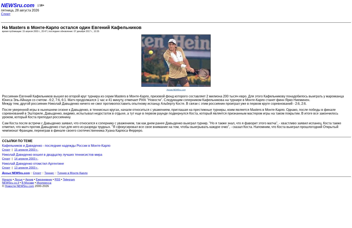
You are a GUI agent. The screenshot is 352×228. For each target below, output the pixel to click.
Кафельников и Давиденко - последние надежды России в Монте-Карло (56, 145)
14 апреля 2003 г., (26, 158)
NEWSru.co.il (10, 182)
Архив (29, 179)
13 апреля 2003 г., (26, 167)
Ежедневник (44, 179)
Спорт (5, 14)
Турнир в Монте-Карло (72, 173)
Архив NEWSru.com (176, 90)
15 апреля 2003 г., (26, 149)
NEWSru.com (17, 5)
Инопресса (44, 182)
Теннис (49, 173)
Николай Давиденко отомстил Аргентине (33, 163)
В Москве (28, 182)
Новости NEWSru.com (19, 186)
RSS (57, 179)
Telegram (69, 179)
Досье (19, 179)
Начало (7, 179)
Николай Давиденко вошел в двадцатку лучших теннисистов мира (52, 154)
